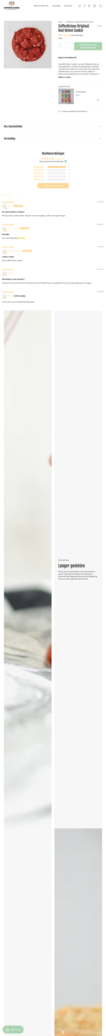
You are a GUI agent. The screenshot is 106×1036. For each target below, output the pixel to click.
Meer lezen (64, 77)
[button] (64, 35)
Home (60, 22)
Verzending (9, 138)
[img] (8, 202)
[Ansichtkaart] (66, 96)
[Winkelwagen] (101, 6)
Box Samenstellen (13, 126)
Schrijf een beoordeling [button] (53, 185)
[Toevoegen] (98, 100)
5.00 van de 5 (60, 158)
